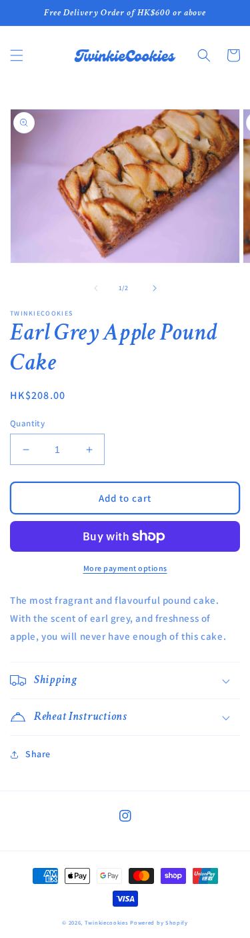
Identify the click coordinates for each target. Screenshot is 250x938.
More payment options (125, 568)
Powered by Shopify (159, 922)
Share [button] (38, 754)
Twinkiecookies (107, 922)
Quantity (27, 423)
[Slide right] (154, 288)
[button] (16, 55)
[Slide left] (96, 288)
